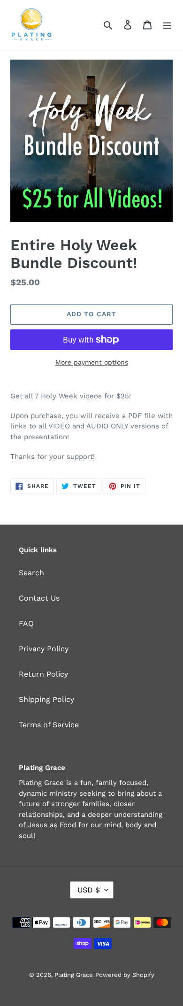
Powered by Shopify (124, 974)
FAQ (26, 623)
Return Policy (43, 674)
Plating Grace (73, 974)
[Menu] (167, 24)
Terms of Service (49, 724)
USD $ (88, 889)
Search (31, 572)
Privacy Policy (44, 648)
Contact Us (39, 598)
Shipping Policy (46, 699)
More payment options (91, 362)
